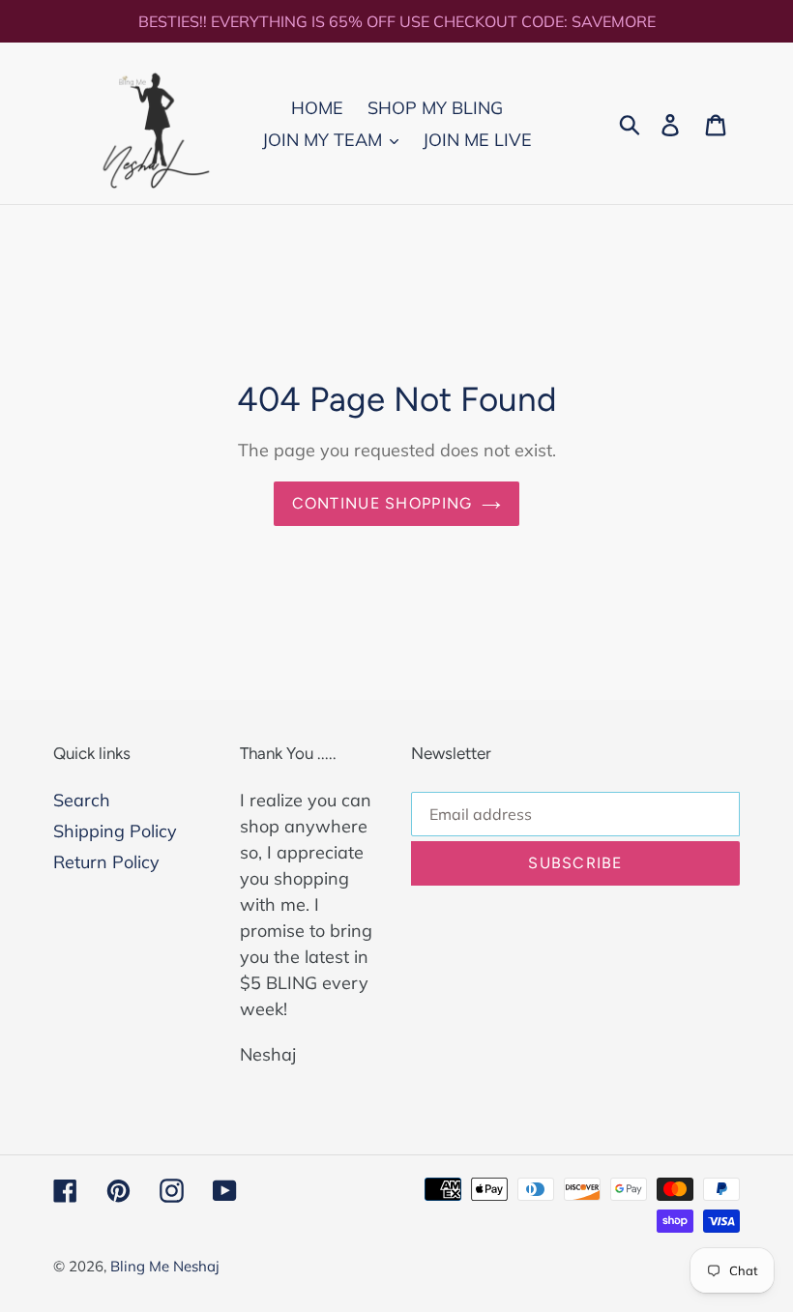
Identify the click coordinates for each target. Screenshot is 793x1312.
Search (81, 800)
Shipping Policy (115, 831)
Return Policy (106, 862)
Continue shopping (382, 503)
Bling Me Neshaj (165, 1266)
